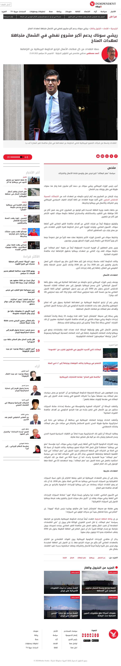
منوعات (68, 11)
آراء (95, 11)
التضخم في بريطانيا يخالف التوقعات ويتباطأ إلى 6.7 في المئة (74, 363)
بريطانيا (91, 558)
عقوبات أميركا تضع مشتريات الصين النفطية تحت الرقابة (100, 614)
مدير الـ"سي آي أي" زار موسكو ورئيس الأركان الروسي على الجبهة (48, 16)
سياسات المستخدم (70, 631)
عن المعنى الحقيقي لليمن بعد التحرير (17, 418)
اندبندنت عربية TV (18, 11)
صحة (51, 11)
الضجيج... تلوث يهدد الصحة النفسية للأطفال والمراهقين (16, 220)
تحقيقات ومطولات (37, 11)
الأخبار (113, 11)
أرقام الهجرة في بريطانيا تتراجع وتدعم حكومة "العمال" (16, 207)
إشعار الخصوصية (71, 635)
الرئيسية (114, 28)
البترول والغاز (95, 28)
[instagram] (93, 635)
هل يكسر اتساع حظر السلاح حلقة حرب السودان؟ (19, 340)
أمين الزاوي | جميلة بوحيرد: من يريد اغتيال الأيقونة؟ (20, 350)
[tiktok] (85, 635)
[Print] (98, 156)
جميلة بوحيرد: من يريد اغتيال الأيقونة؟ (17, 375)
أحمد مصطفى (92, 53)
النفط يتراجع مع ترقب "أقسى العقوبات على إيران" (64, 614)
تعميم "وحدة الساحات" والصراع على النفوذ (16, 433)
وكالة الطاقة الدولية (103, 519)
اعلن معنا (74, 647)
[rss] (83, 635)
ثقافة (77, 11)
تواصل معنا (73, 643)
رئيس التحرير (72, 639)
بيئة (25, 189)
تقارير (25, 242)
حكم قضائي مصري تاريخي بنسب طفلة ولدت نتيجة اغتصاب (19, 322)
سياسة (104, 11)
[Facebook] (98, 635)
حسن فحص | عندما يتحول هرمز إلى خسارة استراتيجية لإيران (20, 331)
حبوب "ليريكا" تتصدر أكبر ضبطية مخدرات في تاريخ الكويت (22, 263)
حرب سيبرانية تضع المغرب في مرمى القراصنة (20, 291)
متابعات (24, 202)
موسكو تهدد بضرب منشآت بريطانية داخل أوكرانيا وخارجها (16, 234)
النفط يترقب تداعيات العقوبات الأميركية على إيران (64, 589)
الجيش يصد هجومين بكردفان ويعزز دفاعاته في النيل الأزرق (94, 16)
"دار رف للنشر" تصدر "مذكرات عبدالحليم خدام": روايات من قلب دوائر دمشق (19, 302)
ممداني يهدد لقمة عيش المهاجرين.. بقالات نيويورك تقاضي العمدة (16, 247)
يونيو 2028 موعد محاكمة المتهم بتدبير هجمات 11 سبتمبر (19, 272)
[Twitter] (95, 635)
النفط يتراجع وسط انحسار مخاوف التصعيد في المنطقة (100, 589)
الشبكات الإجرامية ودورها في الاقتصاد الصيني (17, 404)
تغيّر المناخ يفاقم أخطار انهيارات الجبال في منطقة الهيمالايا (16, 194)
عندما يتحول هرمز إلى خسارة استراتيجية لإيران (17, 389)
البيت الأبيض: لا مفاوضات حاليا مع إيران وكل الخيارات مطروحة (21, 312)
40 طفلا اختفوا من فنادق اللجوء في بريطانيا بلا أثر (16, 181)
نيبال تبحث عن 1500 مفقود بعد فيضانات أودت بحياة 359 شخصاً (22, 281)
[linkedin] (88, 635)
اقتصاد (87, 11)
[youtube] (90, 635)
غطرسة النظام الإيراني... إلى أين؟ (17, 447)
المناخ (72, 558)
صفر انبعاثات (81, 558)
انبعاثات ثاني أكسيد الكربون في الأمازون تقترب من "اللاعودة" (74, 349)
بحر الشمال (101, 558)
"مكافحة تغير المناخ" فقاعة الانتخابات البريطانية (80, 377)
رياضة (58, 11)
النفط (65, 558)
